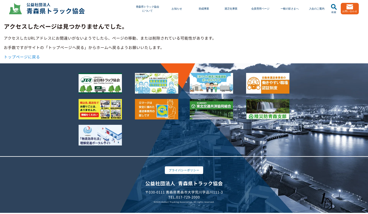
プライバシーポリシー (184, 170)
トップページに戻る (22, 57)
